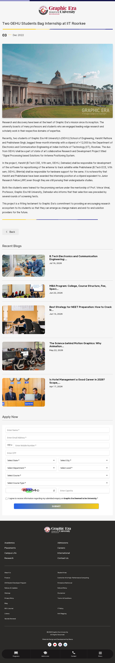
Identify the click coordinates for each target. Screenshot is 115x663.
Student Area (62, 573)
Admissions (63, 542)
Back (12, 231)
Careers (61, 547)
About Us (7, 573)
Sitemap (7, 593)
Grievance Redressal (65, 583)
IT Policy (60, 608)
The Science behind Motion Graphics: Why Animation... (75, 345)
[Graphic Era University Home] (57, 10)
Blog (6, 603)
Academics (9, 542)
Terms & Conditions (65, 598)
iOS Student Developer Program (15, 583)
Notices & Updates (11, 588)
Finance (7, 578)
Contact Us (63, 558)
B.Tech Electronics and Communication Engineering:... (73, 258)
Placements (10, 547)
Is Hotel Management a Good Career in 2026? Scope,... (77, 381)
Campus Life (10, 553)
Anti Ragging (62, 614)
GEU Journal (8, 608)
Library (6, 614)
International (64, 553)
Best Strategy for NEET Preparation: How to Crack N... (80, 308)
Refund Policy (62, 588)
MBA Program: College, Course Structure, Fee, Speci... (77, 287)
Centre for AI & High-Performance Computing (73, 578)
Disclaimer (61, 593)
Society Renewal (10, 619)
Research (8, 558)
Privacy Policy (9, 598)
